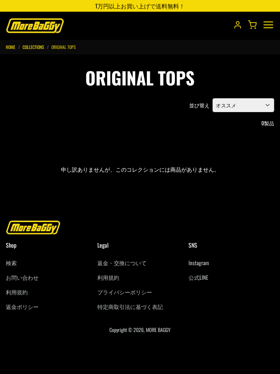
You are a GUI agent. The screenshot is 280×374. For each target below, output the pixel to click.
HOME (10, 47)
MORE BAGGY (158, 329)
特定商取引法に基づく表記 (130, 306)
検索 (11, 263)
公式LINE (198, 277)
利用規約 (17, 292)
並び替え (199, 105)
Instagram (198, 263)
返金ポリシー (22, 306)
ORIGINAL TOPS (63, 47)
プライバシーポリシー (124, 292)
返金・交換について (122, 263)
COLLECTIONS (33, 47)
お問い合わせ (22, 277)
